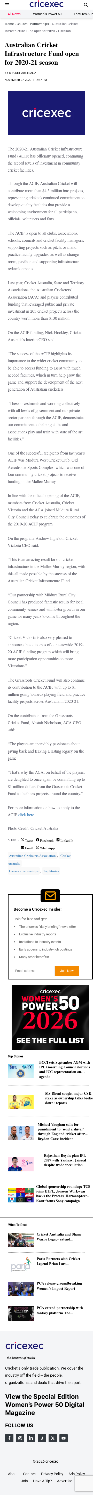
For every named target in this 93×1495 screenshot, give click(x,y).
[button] (86, 4)
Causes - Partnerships (33, 24)
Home (9, 24)
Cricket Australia (22, 73)
